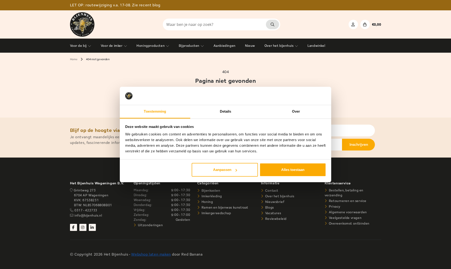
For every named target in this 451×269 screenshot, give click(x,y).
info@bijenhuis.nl (88, 215)
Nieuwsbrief (274, 202)
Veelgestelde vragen (345, 218)
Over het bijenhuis (279, 196)
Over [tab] (296, 111)
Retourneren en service (347, 201)
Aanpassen (222, 170)
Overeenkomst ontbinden (348, 223)
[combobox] (221, 24)
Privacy (334, 206)
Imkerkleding (211, 196)
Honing (207, 202)
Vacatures (272, 213)
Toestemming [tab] (155, 111)
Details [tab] (225, 111)
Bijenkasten (210, 190)
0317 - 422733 (85, 210)
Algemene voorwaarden (347, 212)
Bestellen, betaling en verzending (344, 192)
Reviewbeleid (275, 219)
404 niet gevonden (98, 59)
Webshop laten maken (151, 254)
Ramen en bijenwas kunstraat (224, 207)
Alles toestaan (292, 170)
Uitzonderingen (150, 225)
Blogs (269, 207)
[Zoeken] (272, 24)
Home (74, 59)
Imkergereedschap (216, 213)
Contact (271, 190)
